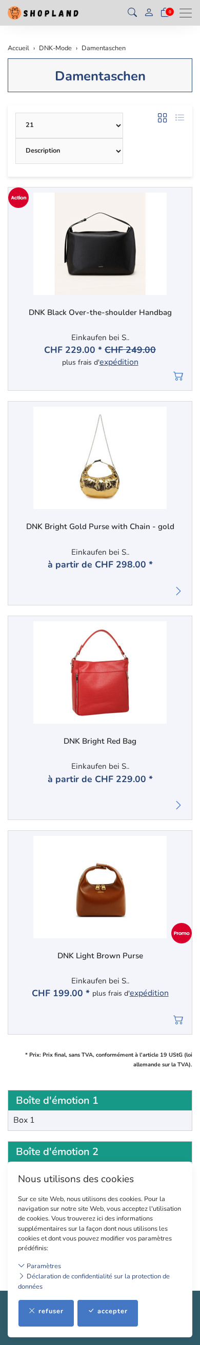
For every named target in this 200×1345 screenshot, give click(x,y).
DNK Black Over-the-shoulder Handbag (100, 313)
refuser (51, 1311)
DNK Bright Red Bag (100, 741)
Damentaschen (100, 76)
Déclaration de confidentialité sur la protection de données (94, 1281)
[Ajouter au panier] (178, 376)
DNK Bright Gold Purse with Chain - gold (100, 527)
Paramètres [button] (43, 1266)
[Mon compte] (148, 13)
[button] (132, 13)
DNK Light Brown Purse (100, 956)
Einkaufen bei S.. (100, 338)
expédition (118, 362)
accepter (112, 1311)
